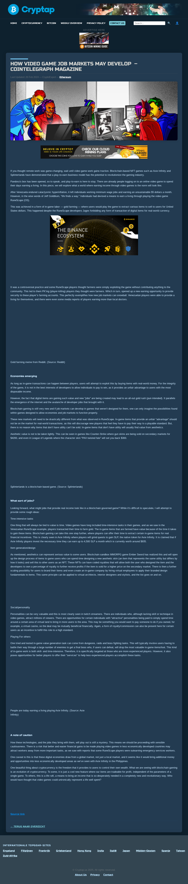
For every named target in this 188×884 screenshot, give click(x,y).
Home (13, 23)
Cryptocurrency (32, 23)
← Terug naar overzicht (27, 826)
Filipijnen (27, 850)
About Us (81, 874)
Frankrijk (44, 850)
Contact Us (117, 23)
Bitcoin (51, 23)
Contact (108, 874)
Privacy (95, 874)
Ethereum (65, 77)
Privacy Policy (96, 23)
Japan (126, 850)
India (100, 850)
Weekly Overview (71, 23)
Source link (17, 814)
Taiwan (180, 850)
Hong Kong (84, 850)
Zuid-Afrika (10, 855)
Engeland (9, 850)
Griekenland (63, 850)
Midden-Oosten (145, 850)
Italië (113, 850)
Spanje (166, 850)
